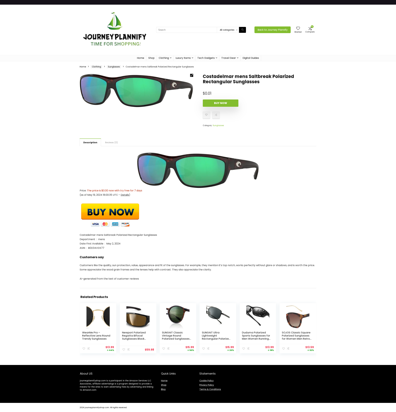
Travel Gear (228, 58)
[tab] (90, 142)
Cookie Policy (206, 380)
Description (90, 142)
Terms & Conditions (210, 389)
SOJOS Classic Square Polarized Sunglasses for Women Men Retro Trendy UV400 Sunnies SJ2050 (296, 339)
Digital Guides (251, 58)
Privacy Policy (206, 384)
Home (140, 58)
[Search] (242, 30)
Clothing (164, 58)
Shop (151, 58)
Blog (163, 389)
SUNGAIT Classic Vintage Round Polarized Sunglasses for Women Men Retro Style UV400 (176, 339)
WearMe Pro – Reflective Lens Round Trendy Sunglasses (96, 336)
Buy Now (220, 103)
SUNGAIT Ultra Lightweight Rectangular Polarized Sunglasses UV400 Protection (216, 339)
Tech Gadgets (206, 58)
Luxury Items (183, 58)
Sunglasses (114, 66)
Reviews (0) (111, 142)
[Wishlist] (298, 28)
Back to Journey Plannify (273, 30)
